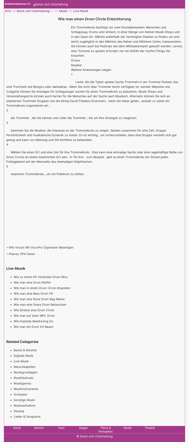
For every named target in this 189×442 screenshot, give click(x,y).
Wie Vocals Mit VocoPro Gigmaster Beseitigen (41, 247)
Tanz (61, 428)
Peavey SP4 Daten (22, 254)
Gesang (19, 411)
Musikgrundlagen (25, 372)
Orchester (20, 394)
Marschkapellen (24, 367)
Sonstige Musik (24, 400)
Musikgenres (22, 383)
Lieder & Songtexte (27, 416)
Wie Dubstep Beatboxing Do (34, 321)
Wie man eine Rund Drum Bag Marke (40, 299)
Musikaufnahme (24, 405)
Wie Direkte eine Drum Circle (34, 310)
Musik (63, 11)
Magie (83, 428)
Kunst (17, 428)
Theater (150, 428)
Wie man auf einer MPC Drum (35, 315)
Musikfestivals (23, 378)
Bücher (39, 428)
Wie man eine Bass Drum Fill (34, 293)
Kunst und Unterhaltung (51, 4)
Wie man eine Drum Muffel (32, 282)
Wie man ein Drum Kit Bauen (34, 327)
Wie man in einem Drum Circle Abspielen (42, 288)
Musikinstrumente (26, 389)
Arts (8, 11)
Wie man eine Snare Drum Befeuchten (40, 304)
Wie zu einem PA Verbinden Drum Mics (41, 277)
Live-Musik (80, 11)
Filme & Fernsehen (106, 429)
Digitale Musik (23, 356)
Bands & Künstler (25, 350)
